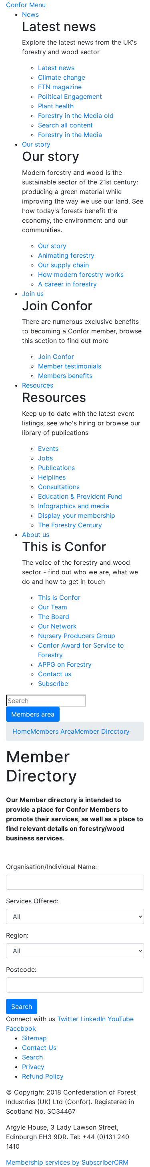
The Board (53, 617)
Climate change (61, 77)
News (30, 14)
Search (32, 1057)
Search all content (65, 125)
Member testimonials (69, 366)
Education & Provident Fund (80, 496)
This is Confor (59, 597)
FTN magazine (60, 87)
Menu (37, 5)
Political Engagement (70, 96)
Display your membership (76, 515)
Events (48, 448)
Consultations (59, 487)
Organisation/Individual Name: (51, 867)
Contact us (54, 674)
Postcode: (21, 969)
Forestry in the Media (70, 135)
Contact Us (39, 1047)
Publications (56, 468)
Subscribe (53, 683)
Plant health (56, 106)
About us (35, 534)
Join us (33, 294)
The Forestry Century (70, 525)
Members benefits (65, 376)
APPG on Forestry (65, 664)
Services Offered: (32, 901)
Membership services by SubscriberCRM (67, 1162)
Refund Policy (43, 1076)
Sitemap (34, 1038)
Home (21, 731)
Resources (37, 385)
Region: (17, 935)
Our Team (52, 607)
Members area (32, 714)
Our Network (57, 626)
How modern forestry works (81, 274)
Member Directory (102, 731)
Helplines (52, 477)
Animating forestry (66, 255)
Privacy (33, 1067)
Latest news (56, 68)
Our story (36, 144)
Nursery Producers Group (76, 636)
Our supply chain (63, 265)
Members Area (52, 731)
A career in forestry (67, 284)
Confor (16, 5)
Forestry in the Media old (76, 115)
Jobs (45, 458)
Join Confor (56, 356)
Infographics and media (73, 506)
